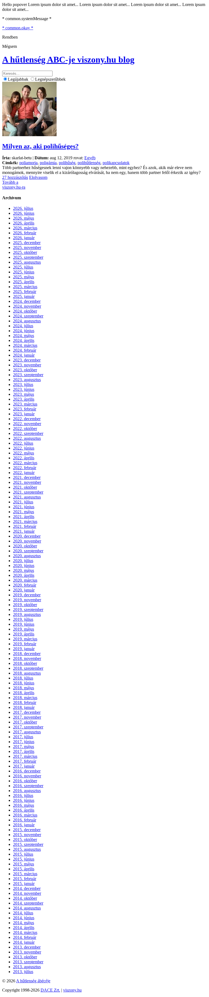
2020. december (27, 536)
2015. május (23, 864)
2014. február (24, 937)
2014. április (23, 927)
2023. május (23, 394)
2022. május (23, 453)
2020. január (24, 590)
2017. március (25, 756)
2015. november (27, 834)
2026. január (24, 237)
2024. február (24, 350)
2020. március (25, 580)
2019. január (24, 648)
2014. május (23, 922)
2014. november (27, 893)
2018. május (23, 688)
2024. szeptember (28, 316)
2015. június (23, 859)
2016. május (23, 805)
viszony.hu (72, 990)
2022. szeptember (28, 433)
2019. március (25, 639)
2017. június (23, 741)
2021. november (27, 482)
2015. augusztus (27, 849)
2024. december (27, 301)
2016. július (23, 795)
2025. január (24, 296)
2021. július (23, 502)
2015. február (24, 878)
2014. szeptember (28, 903)
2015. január (24, 883)
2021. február (24, 526)
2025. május (23, 277)
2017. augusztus (27, 732)
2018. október (25, 663)
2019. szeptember (28, 609)
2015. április (23, 869)
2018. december (27, 653)
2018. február (24, 702)
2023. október (25, 369)
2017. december (27, 712)
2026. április (23, 223)
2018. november (27, 658)
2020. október (25, 546)
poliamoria (28, 162)
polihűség (67, 162)
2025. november (27, 247)
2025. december (27, 242)
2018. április (23, 692)
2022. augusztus (27, 438)
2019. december (27, 595)
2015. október (25, 839)
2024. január (24, 355)
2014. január (24, 942)
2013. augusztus (27, 966)
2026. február (24, 232)
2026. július (23, 208)
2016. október (25, 780)
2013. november (27, 952)
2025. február (24, 291)
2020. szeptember (28, 551)
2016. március (25, 815)
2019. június (23, 624)
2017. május (23, 746)
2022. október (25, 428)
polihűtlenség (89, 162)
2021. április (23, 516)
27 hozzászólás (15, 177)
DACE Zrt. (50, 990)
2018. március (25, 697)
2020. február (24, 585)
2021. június (23, 506)
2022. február (24, 467)
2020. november (27, 541)
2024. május (23, 335)
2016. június (23, 800)
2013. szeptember (28, 961)
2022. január (24, 472)
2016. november (27, 776)
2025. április (23, 281)
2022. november (27, 423)
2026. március (25, 228)
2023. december (27, 360)
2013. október (25, 957)
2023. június (23, 389)
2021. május (23, 511)
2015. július (23, 854)
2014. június (23, 917)
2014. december (27, 888)
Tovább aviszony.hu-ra (13, 184)
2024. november (27, 306)
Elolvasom (38, 177)
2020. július (23, 560)
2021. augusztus (27, 497)
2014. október (25, 898)
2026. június (23, 213)
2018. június (23, 683)
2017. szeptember (28, 727)
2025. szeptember (28, 257)
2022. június (23, 448)
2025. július (23, 267)
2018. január (24, 707)
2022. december (27, 418)
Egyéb (90, 157)
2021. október (25, 487)
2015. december (27, 829)
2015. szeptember (28, 844)
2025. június (23, 272)
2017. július (23, 736)
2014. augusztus (27, 908)
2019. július (23, 619)
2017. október (25, 722)
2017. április (23, 751)
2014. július (23, 913)
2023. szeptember (28, 374)
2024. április (23, 340)
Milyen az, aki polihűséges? (40, 146)
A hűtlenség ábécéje (33, 981)
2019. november (27, 599)
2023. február (24, 409)
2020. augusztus (27, 555)
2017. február (24, 761)
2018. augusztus (27, 673)
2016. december (27, 771)
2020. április (23, 575)
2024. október (25, 311)
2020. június (23, 565)
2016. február (24, 820)
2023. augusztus (27, 379)
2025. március (25, 286)
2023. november (27, 365)
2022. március (25, 462)
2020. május (23, 570)
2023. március (25, 404)
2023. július (23, 384)
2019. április (23, 634)
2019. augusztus (27, 614)
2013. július (23, 971)
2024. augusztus (27, 321)
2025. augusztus (27, 262)
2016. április (23, 810)
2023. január (24, 414)
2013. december (27, 947)
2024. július (23, 325)
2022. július (23, 443)
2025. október (25, 252)
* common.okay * (17, 28)
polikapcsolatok (116, 162)
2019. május (23, 629)
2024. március (25, 345)
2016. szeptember (28, 785)
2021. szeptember (28, 492)
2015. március (25, 873)
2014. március (25, 932)
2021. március (25, 521)
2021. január (24, 531)
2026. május (23, 218)
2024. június (23, 330)
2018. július (23, 678)
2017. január (24, 766)
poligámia (48, 162)
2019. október (25, 604)
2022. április (23, 458)
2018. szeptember (28, 668)
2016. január (24, 824)
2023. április (23, 399)
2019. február (24, 643)
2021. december (27, 477)
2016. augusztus (27, 790)
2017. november (27, 717)
